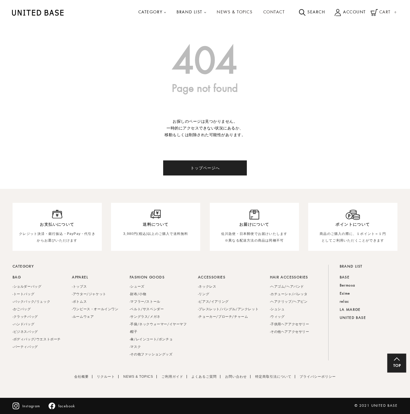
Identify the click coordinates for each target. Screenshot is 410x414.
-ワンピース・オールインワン (95, 309)
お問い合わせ (236, 377)
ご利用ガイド (172, 377)
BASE (345, 278)
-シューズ (137, 286)
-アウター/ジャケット (89, 294)
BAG (17, 278)
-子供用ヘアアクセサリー (289, 324)
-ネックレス (207, 286)
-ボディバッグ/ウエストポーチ (37, 339)
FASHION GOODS (147, 278)
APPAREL (80, 278)
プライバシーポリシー (318, 377)
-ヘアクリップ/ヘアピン (289, 302)
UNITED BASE (353, 318)
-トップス (79, 286)
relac (344, 302)
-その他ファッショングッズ (151, 354)
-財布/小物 (138, 294)
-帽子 (134, 332)
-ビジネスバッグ (25, 332)
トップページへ (205, 168)
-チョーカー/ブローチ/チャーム (223, 317)
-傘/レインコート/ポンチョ (151, 339)
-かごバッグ (22, 309)
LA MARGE (350, 310)
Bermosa (347, 286)
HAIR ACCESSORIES (289, 278)
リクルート (106, 377)
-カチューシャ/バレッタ (289, 294)
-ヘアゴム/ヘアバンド (287, 286)
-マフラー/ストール (145, 302)
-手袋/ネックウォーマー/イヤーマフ (158, 324)
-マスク (135, 347)
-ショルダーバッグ (27, 286)
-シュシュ (277, 309)
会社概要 (81, 377)
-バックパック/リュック (31, 302)
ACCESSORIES (211, 278)
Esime (345, 294)
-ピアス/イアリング (213, 302)
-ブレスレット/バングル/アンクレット (228, 309)
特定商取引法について (273, 377)
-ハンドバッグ (23, 324)
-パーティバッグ (25, 347)
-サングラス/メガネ (145, 317)
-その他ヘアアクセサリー (289, 332)
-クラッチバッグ (25, 317)
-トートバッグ (23, 294)
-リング (203, 294)
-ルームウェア (83, 317)
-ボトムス (79, 302)
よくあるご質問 (204, 377)
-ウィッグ (277, 317)
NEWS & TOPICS (234, 12)
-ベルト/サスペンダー (147, 309)
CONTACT (274, 12)
